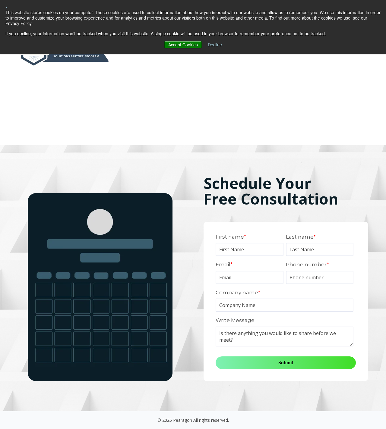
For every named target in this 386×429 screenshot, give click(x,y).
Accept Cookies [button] (183, 45)
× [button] (6, 7)
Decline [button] (215, 45)
